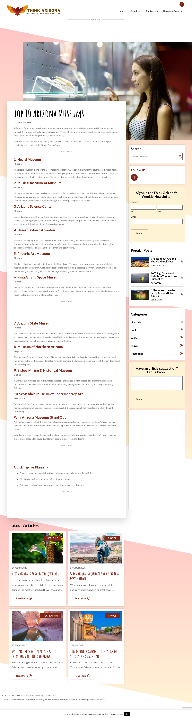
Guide (134, 337)
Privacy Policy (36, 695)
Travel (134, 345)
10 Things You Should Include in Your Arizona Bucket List (164, 276)
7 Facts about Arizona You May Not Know (163, 260)
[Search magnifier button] (180, 156)
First (133, 211)
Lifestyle (136, 322)
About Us (135, 11)
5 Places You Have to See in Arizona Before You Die (163, 293)
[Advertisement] (96, 28)
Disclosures (50, 695)
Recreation (137, 353)
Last (159, 211)
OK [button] (126, 714)
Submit (139, 232)
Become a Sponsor (173, 11)
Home (121, 11)
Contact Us (152, 11)
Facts (134, 330)
